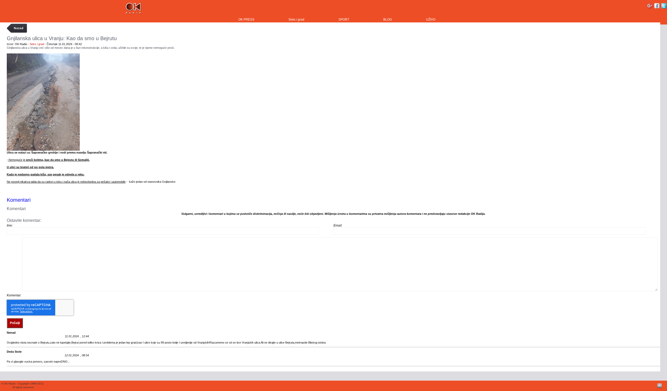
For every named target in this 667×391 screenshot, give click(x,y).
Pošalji (15, 323)
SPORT (343, 19)
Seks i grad (296, 19)
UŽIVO (430, 19)
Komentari (18, 200)
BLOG (387, 19)
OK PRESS (246, 19)
